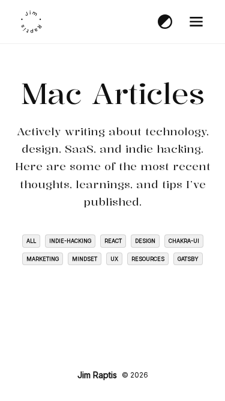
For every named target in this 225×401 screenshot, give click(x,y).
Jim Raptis (97, 375)
